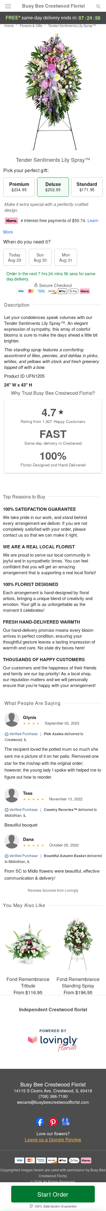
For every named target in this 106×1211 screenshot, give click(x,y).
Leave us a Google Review (53, 1139)
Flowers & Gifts (31, 25)
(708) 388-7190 (53, 1096)
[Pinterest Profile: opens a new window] (53, 1122)
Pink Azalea (54, 733)
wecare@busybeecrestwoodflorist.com (53, 1102)
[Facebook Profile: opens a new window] (40, 1122)
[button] (93, 1197)
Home (9, 25)
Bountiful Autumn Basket (65, 855)
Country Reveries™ (60, 809)
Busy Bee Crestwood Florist (53, 6)
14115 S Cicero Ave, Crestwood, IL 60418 (53, 1091)
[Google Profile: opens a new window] (66, 1122)
